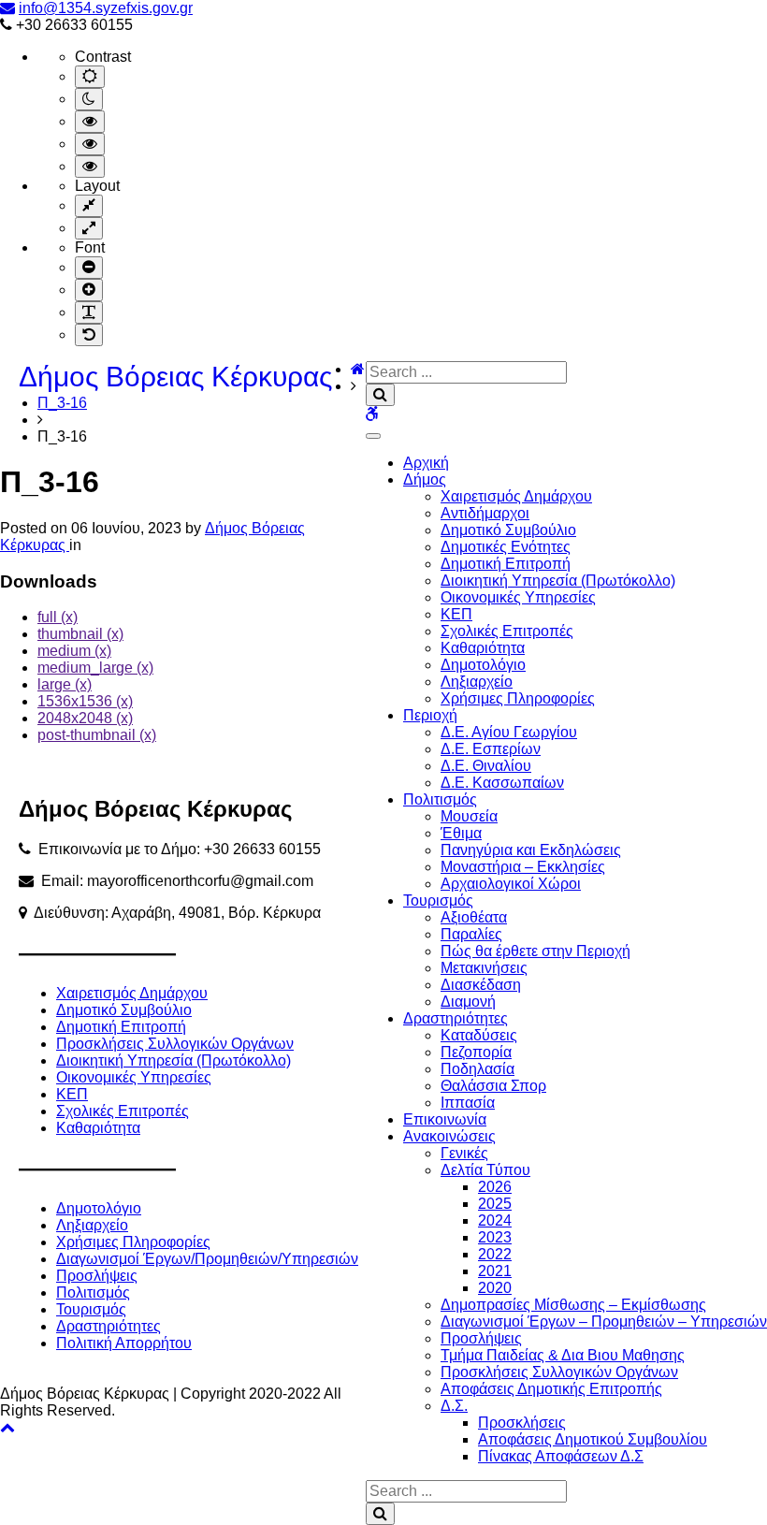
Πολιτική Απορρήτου (124, 1343)
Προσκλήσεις (522, 1423)
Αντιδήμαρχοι (485, 513)
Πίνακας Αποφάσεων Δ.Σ (561, 1456)
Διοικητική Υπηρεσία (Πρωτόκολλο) (558, 580)
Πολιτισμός (440, 799)
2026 (495, 1187)
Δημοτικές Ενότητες (506, 547)
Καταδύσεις (479, 1035)
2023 (495, 1237)
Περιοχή (430, 715)
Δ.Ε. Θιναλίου (486, 766)
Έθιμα (461, 833)
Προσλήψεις (481, 1338)
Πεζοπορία (476, 1052)
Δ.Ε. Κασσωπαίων (502, 783)
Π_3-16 (62, 403)
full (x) (57, 617)
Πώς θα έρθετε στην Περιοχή (535, 951)
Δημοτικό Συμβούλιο (508, 530)
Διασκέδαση (481, 985)
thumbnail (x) (80, 634)
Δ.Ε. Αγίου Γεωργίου (509, 732)
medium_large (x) (95, 667)
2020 (495, 1288)
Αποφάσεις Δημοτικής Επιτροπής (551, 1389)
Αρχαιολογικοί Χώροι (511, 884)
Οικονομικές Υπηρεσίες (518, 597)
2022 (495, 1254)
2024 (495, 1220)
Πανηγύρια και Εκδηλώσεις (531, 850)
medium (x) (74, 651)
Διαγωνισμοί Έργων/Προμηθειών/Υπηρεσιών (207, 1259)
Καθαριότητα (483, 648)
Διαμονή (468, 1001)
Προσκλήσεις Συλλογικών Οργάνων (559, 1372)
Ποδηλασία (477, 1069)
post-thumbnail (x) (96, 735)
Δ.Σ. (454, 1406)
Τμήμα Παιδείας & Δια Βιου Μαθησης (563, 1355)
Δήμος (424, 479)
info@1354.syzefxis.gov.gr (106, 8)
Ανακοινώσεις (449, 1136)
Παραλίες (471, 934)
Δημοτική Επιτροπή (506, 564)
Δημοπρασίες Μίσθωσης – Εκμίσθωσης (573, 1305)
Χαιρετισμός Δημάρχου (516, 496)
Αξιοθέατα (474, 917)
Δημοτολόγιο (483, 665)
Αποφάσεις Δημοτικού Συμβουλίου (592, 1439)
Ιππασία (468, 1103)
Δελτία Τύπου (485, 1170)
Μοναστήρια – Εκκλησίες (523, 867)
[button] (7, 1427)
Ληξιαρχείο (477, 682)
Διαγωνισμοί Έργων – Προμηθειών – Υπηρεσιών (604, 1321)
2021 (495, 1271)
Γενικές (464, 1153)
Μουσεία (469, 816)
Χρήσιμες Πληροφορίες (518, 698)
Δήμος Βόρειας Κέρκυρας (175, 376)
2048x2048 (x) (85, 718)
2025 (495, 1204)
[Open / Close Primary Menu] (373, 436)
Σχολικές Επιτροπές (507, 631)
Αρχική (426, 463)
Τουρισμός (438, 900)
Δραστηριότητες (455, 1018)
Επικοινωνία (444, 1119)
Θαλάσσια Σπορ (493, 1086)
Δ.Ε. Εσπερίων (491, 749)
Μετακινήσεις (484, 968)
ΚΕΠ (456, 614)
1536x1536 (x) (85, 701)
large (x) (64, 684)
